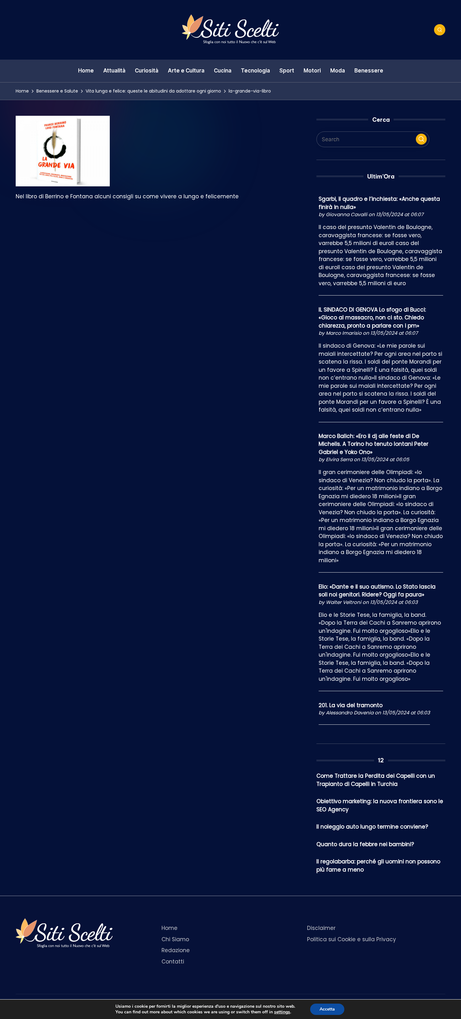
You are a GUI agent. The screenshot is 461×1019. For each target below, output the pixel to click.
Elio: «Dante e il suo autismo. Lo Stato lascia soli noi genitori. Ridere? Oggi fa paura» (377, 591)
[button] (421, 139)
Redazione (176, 950)
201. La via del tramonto (351, 705)
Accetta (327, 1009)
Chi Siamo (175, 939)
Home (170, 928)
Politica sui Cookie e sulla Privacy (351, 939)
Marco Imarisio (344, 333)
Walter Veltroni (343, 602)
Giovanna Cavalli (346, 214)
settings (282, 1012)
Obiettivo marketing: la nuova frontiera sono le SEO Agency (379, 805)
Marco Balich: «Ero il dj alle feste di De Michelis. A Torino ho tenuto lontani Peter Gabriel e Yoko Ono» (373, 444)
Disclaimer (321, 928)
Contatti (173, 961)
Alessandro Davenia (350, 712)
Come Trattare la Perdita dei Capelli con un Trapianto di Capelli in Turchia (375, 780)
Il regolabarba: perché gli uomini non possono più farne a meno (378, 865)
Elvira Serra (339, 459)
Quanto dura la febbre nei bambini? (365, 844)
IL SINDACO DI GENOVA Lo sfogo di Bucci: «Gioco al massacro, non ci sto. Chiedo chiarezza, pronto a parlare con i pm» (372, 317)
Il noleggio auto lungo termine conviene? (372, 826)
